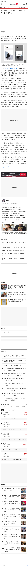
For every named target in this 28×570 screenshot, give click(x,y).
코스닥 (11, 410)
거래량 (23, 406)
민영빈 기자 (3, 31)
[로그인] (24, 4)
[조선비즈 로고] (14, 4)
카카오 (2, 69)
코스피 (7, 410)
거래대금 (17, 406)
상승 (4, 406)
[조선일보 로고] (3, 1)
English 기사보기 (5, 167)
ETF (16, 410)
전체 (3, 410)
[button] (1, 4)
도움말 (21, 329)
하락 (11, 406)
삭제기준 (25, 329)
